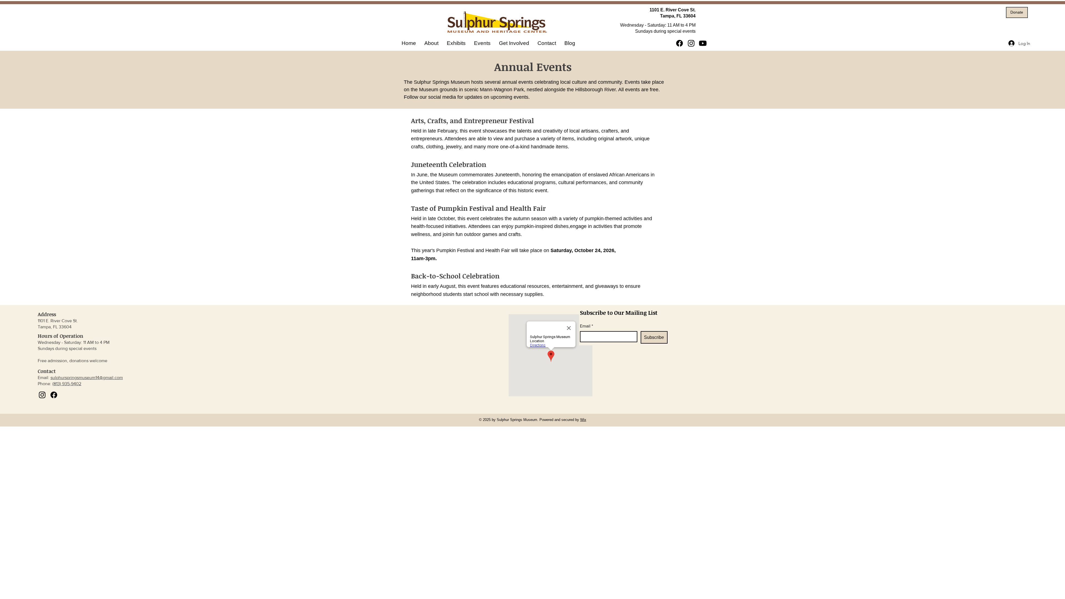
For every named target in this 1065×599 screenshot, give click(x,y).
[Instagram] (691, 43)
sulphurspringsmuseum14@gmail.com (86, 377)
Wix (583, 420)
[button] (456, 43)
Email (586, 326)
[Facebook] (679, 43)
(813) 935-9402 (66, 383)
